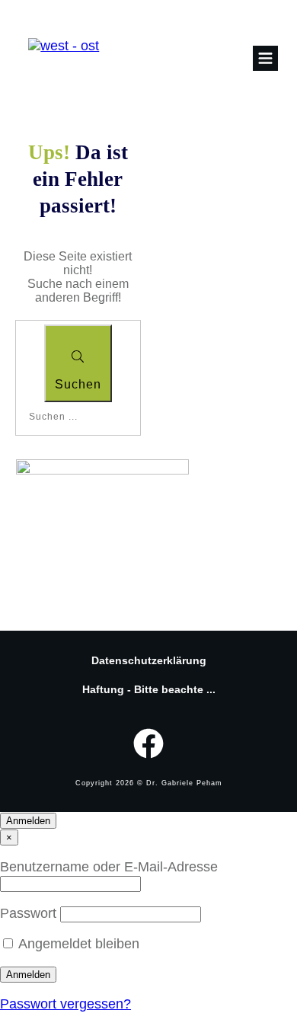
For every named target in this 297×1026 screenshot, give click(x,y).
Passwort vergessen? (65, 1004)
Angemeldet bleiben (78, 943)
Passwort (30, 913)
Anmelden (28, 820)
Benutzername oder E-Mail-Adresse (109, 866)
